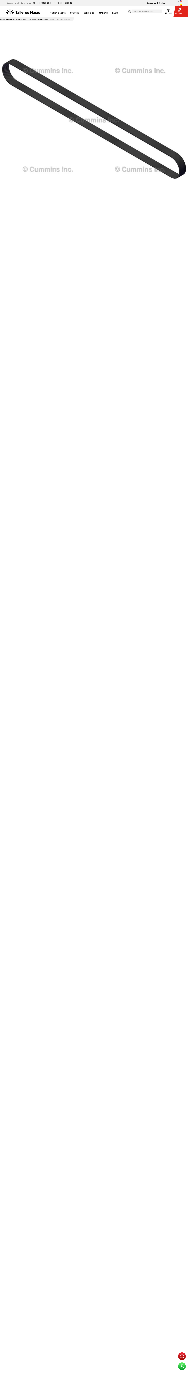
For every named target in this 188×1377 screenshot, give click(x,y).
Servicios (89, 13)
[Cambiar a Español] (181, 5)
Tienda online (58, 13)
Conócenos (151, 3)
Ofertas (74, 13)
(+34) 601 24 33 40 (64, 3)
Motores (10, 19)
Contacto (162, 3)
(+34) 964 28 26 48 (43, 3)
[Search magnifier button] (130, 11)
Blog (115, 13)
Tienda (2, 19)
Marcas (103, 13)
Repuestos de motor (23, 19)
